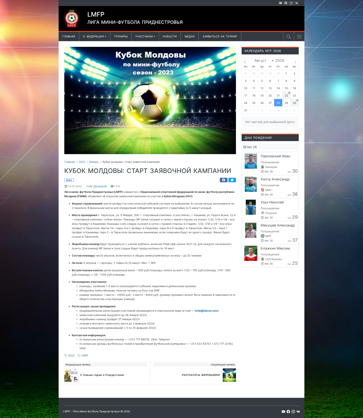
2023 (71, 355)
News (69, 180)
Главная (68, 36)
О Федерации (93, 36)
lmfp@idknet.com (206, 310)
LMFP (84, 355)
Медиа (190, 36)
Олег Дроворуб (97, 186)
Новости (170, 36)
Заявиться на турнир (219, 36)
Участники (144, 36)
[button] (299, 36)
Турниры (121, 36)
